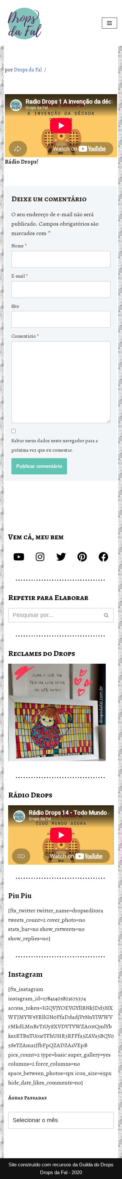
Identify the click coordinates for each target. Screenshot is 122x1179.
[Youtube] (19, 557)
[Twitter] (61, 557)
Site (15, 306)
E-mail (19, 276)
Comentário (25, 336)
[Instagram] (40, 557)
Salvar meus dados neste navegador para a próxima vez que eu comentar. (54, 445)
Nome (19, 246)
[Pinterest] (82, 557)
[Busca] (106, 615)
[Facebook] (103, 557)
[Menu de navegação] (109, 23)
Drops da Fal (28, 69)
